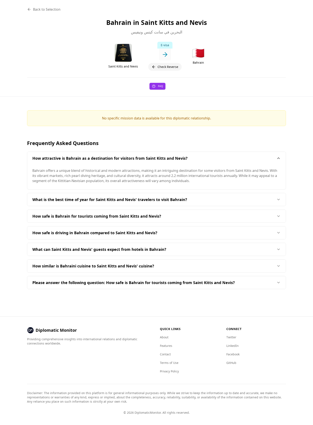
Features (166, 346)
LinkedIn (232, 346)
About (164, 337)
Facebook (233, 354)
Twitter (231, 337)
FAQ (160, 86)
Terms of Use (169, 363)
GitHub (231, 363)
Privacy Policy (169, 371)
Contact (165, 354)
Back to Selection (46, 9)
